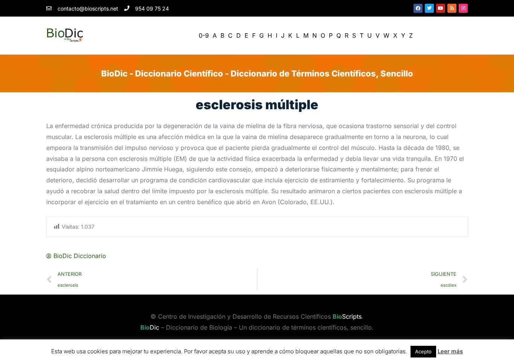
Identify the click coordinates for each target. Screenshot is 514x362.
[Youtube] (440, 8)
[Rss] (451, 8)
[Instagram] (463, 8)
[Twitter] (429, 8)
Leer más (450, 351)
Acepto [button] (423, 351)
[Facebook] (418, 8)
